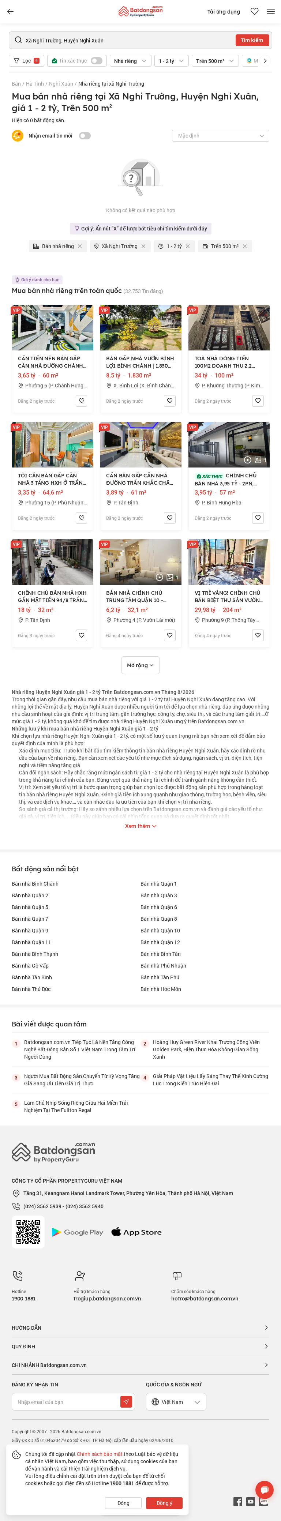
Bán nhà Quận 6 (158, 907)
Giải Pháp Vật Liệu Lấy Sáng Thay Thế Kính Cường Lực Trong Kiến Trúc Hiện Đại (210, 1080)
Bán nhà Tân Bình (32, 977)
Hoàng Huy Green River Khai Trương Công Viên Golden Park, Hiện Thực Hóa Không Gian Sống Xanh (206, 1049)
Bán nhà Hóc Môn (160, 988)
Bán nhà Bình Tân (160, 953)
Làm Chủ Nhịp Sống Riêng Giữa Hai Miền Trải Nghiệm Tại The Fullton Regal (76, 1106)
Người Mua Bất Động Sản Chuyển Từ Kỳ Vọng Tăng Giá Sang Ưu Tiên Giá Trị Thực (82, 1080)
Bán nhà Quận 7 (30, 918)
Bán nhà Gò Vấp (30, 965)
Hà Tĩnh (35, 83)
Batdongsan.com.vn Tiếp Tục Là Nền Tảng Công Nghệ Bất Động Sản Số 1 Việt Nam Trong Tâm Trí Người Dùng (79, 1049)
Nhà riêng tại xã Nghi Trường (111, 83)
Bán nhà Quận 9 (30, 930)
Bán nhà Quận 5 (30, 907)
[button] (265, 61)
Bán (16, 83)
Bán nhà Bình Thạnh (35, 953)
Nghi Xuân (61, 83)
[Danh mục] (10, 12)
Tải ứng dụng (223, 11)
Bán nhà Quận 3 (158, 895)
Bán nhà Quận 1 (158, 883)
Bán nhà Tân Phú (159, 977)
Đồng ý (164, 1502)
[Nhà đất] (140, 9)
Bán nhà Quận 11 (31, 942)
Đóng (123, 1502)
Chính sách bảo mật (100, 1453)
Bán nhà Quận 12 (160, 942)
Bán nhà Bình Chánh (35, 883)
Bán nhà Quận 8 (158, 918)
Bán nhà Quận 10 (160, 930)
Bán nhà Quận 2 (30, 895)
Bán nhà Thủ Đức (31, 988)
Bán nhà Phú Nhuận (163, 965)
